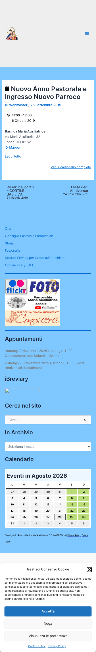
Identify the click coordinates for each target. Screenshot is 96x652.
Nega (48, 623)
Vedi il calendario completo (71, 167)
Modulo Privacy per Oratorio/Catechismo (36, 258)
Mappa (12, 147)
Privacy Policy (57, 646)
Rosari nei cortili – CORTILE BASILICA (20, 192)
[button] (89, 569)
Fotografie (12, 250)
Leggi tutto (13, 156)
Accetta (48, 611)
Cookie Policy (37, 646)
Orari (8, 229)
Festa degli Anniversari (76, 190)
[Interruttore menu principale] (87, 33)
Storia (9, 243)
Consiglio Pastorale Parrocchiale (29, 236)
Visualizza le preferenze (48, 636)
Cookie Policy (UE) (19, 265)
